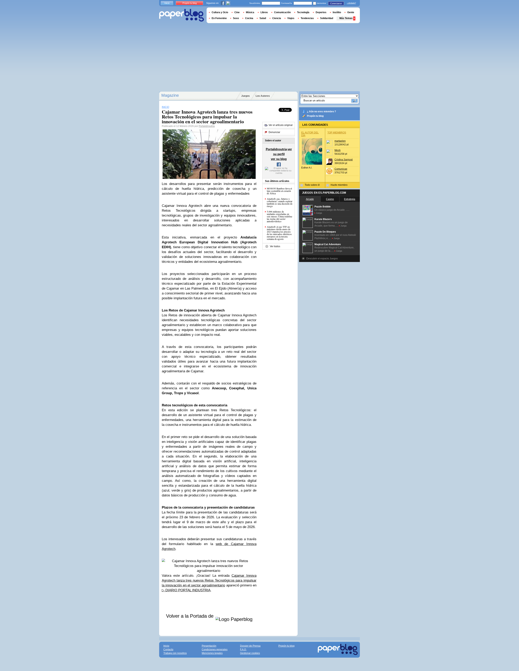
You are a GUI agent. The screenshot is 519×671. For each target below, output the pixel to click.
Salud (263, 18)
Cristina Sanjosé (344, 159)
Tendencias (307, 18)
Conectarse (336, 3)
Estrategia (349, 199)
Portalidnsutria (207, 126)
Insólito (337, 12)
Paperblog (181, 15)
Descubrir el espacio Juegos (322, 258)
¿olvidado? (351, 3)
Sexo (236, 18)
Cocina (249, 18)
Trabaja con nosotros (175, 653)
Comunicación (282, 12)
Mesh (338, 150)
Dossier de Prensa (250, 645)
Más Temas (346, 18)
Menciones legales (212, 653)
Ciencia (276, 18)
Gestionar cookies (250, 653)
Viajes (290, 18)
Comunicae (341, 168)
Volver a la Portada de (190, 616)
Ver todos (275, 246)
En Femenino (219, 18)
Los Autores (263, 95)
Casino (330, 199)
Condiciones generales (214, 649)
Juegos (245, 95)
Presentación (209, 645)
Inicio (166, 3)
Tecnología (303, 12)
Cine (237, 12)
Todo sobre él (312, 185)
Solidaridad (326, 18)
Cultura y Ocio (220, 12)
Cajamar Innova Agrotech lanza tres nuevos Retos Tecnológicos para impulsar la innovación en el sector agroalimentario (209, 580)
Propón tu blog (315, 116)
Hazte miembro (339, 185)
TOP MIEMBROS (336, 132)
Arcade (310, 199)
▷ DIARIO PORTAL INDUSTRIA (186, 590)
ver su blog (279, 159)
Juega (319, 213)
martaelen (340, 141)
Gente (350, 12)
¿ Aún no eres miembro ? (321, 111)
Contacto (168, 649)
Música (250, 12)
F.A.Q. (243, 649)
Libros (264, 12)
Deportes (321, 12)
